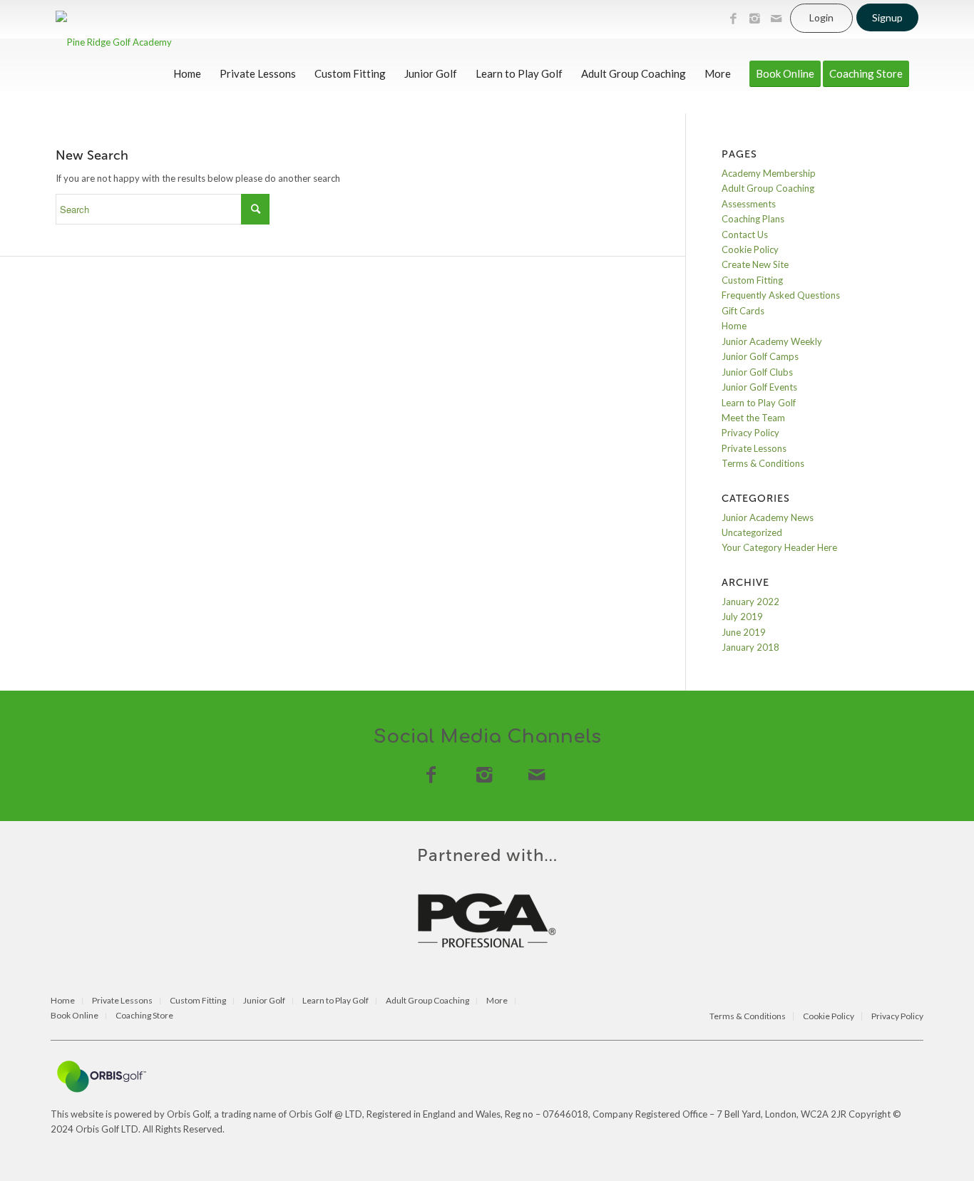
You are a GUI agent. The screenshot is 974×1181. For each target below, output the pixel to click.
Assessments (749, 204)
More (497, 1001)
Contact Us (745, 234)
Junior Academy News (768, 517)
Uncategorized (752, 532)
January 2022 (750, 601)
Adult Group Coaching (768, 188)
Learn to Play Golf (759, 402)
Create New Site (755, 264)
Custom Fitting (752, 280)
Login (821, 17)
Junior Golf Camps (760, 356)
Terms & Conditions (763, 463)
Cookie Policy (750, 249)
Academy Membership (769, 173)
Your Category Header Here (779, 547)
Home (734, 325)
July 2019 (742, 616)
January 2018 (750, 647)
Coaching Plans (753, 219)
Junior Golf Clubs (757, 372)
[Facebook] (733, 18)
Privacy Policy (750, 432)
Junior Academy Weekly (772, 341)
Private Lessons (754, 448)
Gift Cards (743, 310)
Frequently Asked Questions (781, 295)
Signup (887, 17)
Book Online (74, 1016)
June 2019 (744, 632)
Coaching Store (144, 1016)
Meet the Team (753, 417)
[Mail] (775, 18)
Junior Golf (264, 1001)
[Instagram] (754, 18)
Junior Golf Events (759, 387)
